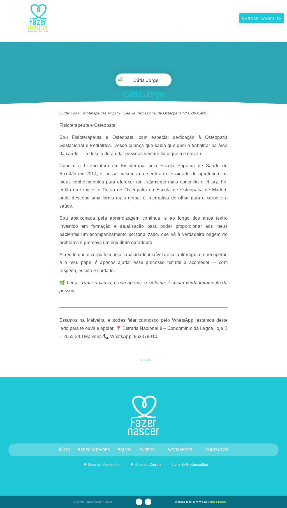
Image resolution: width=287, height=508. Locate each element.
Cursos (147, 450)
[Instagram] (139, 501)
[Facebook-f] (148, 501)
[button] (208, 18)
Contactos (217, 450)
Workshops (180, 450)
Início (64, 450)
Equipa (124, 450)
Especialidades (94, 450)
